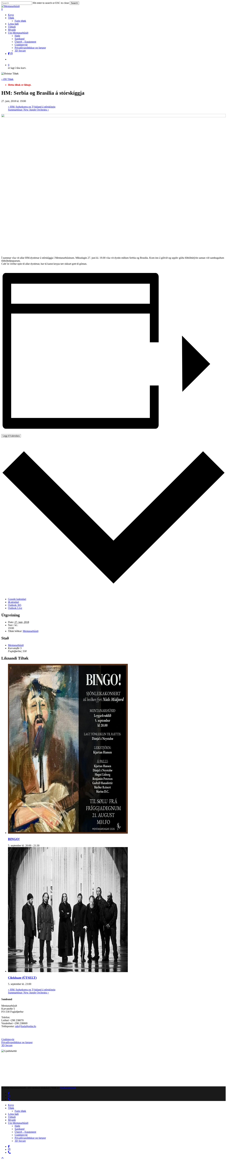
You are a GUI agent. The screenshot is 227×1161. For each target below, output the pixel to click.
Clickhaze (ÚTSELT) (22, 977)
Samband (19, 1129)
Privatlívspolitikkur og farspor (17, 1042)
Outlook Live (15, 608)
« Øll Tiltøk (7, 79)
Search (74, 3)
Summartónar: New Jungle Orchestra (28, 109)
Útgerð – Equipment (25, 1131)
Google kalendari (17, 599)
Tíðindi (12, 1117)
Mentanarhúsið (30, 631)
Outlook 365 (14, 605)
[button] (2, 1158)
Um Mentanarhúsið (18, 1123)
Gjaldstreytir (7, 1039)
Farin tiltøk (20, 1111)
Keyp (11, 1105)
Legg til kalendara (11, 436)
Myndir (12, 1120)
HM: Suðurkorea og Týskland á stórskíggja (31, 106)
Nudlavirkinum (68, 1087)
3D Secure (6, 1045)
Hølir (17, 1126)
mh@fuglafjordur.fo (25, 1026)
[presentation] (68, 832)
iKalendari (13, 602)
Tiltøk (11, 1108)
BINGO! (14, 839)
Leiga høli (13, 1114)
